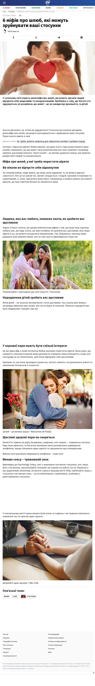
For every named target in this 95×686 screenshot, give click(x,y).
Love (4, 11)
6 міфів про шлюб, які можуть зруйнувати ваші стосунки (35, 11)
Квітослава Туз (13, 31)
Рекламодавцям (53, 634)
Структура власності (10, 656)
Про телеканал (8, 645)
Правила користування (56, 638)
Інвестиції (73, 8)
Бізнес (48, 8)
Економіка (36, 8)
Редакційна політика (10, 641)
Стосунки (11, 11)
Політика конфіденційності (57, 641)
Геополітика (21, 8)
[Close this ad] (93, 672)
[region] (47, 680)
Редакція (6, 638)
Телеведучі (7, 649)
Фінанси (60, 8)
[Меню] (4, 3)
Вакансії (6, 652)
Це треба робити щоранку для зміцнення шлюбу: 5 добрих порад (51, 141)
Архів (50, 652)
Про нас (5, 634)
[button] (13, 37)
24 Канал (6, 8)
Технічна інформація (55, 645)
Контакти (51, 649)
